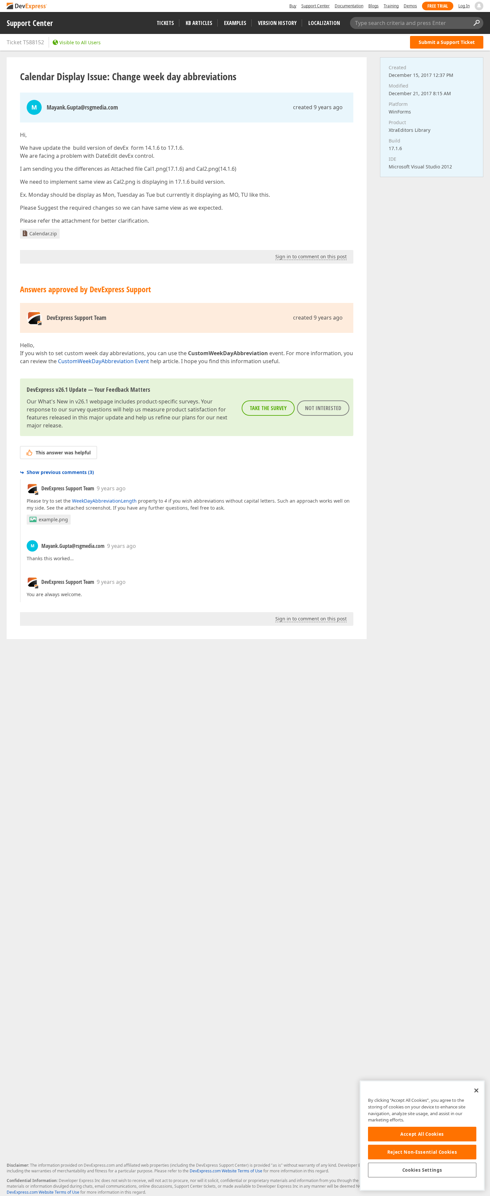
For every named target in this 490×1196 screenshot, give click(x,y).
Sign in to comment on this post (311, 256)
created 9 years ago (318, 107)
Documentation (349, 6)
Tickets (165, 23)
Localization (324, 23)
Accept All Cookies (422, 1134)
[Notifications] (479, 6)
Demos (410, 6)
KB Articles (199, 23)
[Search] (476, 23)
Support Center (315, 6)
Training (391, 6)
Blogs (373, 6)
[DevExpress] (27, 6)
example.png (53, 519)
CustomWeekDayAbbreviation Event (103, 361)
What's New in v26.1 (63, 401)
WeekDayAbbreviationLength (104, 501)
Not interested (323, 408)
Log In (464, 6)
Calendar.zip (43, 233)
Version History (277, 23)
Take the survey (268, 408)
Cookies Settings (422, 1170)
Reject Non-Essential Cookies (422, 1152)
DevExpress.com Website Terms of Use (226, 1171)
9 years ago (111, 488)
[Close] (476, 1090)
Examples (235, 23)
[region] (422, 1135)
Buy (292, 6)
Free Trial (437, 6)
